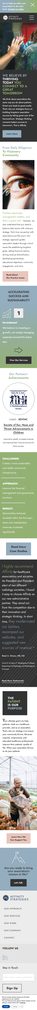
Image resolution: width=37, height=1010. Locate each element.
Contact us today (16, 9)
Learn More (11, 133)
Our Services (12, 915)
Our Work (10, 923)
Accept (6, 1006)
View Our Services (19, 360)
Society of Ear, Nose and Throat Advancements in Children (19, 428)
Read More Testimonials (13, 680)
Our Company (12, 930)
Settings (15, 1006)
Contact (9, 937)
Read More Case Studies (18, 549)
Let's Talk (18, 882)
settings (22, 1003)
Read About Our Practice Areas (15, 276)
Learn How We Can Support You (18, 838)
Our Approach (13, 908)
